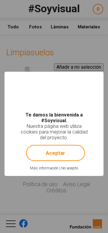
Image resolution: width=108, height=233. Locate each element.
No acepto (69, 168)
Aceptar (55, 153)
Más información (44, 168)
